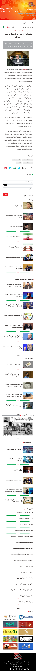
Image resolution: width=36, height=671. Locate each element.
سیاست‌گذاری (26, 23)
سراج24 (25, 69)
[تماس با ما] (6, 11)
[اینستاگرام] (9, 11)
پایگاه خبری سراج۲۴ (31, 9)
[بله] (18, 11)
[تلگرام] (12, 11)
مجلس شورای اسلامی (28, 163)
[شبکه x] (15, 11)
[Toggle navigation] (34, 18)
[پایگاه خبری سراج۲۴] (31, 4)
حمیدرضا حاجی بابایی (27, 160)
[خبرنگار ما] (1, 11)
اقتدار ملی (18, 163)
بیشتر (18, 276)
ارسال (5, 194)
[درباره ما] (3, 11)
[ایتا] (21, 11)
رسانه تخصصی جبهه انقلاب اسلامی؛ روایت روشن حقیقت (27, 14)
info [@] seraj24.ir (18, 666)
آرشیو (18, 438)
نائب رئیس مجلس (16, 160)
